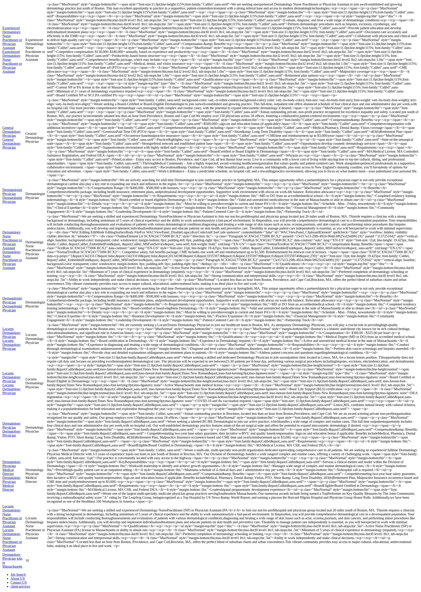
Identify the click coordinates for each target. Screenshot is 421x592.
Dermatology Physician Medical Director (11, 468)
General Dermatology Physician (11, 131)
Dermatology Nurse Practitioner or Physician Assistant (12, 240)
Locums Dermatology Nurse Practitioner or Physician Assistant (12, 516)
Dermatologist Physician (12, 192)
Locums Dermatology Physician (11, 333)
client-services (20, 586)
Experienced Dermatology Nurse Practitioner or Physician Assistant (12, 38)
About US (18, 578)
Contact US (19, 582)
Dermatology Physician (11, 425)
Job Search (18, 574)
